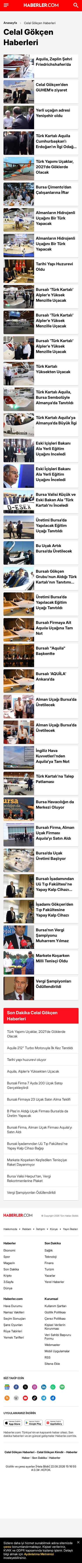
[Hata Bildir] (43, 1466)
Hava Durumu (12, 1306)
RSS (48, 1357)
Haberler (9, 1243)
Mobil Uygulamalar (57, 1351)
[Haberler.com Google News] (6, 1387)
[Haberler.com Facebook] (16, 1387)
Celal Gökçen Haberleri (40, 23)
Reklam (26, 1229)
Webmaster (52, 1345)
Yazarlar (50, 1275)
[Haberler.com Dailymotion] (52, 1398)
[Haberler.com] (17, 1215)
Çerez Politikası (55, 1318)
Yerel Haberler (54, 1282)
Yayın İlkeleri (70, 1229)
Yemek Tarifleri (13, 1337)
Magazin (9, 1263)
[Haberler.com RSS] (6, 1398)
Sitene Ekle (52, 1363)
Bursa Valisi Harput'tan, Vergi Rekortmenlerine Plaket (29, 1178)
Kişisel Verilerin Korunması (55, 1326)
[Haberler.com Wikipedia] (16, 1398)
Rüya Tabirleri (12, 1331)
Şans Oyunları (13, 1325)
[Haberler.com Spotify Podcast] (62, 1387)
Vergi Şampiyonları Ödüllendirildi (31, 1192)
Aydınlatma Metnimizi (39, 1554)
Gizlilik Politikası (55, 1312)
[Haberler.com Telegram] (43, 1398)
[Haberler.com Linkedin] (43, 1387)
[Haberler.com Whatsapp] (52, 1387)
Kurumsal (51, 1299)
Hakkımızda (10, 1229)
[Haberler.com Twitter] (25, 1387)
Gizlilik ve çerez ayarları (20, 1466)
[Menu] (6, 5)
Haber (26, 1457)
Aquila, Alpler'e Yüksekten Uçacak (33, 1071)
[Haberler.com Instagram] (34, 1387)
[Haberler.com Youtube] (25, 1398)
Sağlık (49, 1250)
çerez (7, 1546)
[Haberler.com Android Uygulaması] (33, 1423)
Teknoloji (51, 1256)
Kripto (7, 1275)
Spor (6, 1256)
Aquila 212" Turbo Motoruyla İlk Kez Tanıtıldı (40, 1048)
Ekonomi (9, 1250)
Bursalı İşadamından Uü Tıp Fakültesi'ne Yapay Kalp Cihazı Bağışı (37, 1145)
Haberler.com (13, 1299)
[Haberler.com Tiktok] (34, 1398)
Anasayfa (10, 23)
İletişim (40, 1229)
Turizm (49, 1269)
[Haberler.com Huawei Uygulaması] (54, 1423)
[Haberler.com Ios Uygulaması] (12, 1423)
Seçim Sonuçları (14, 1318)
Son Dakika (11, 1269)
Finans (49, 1263)
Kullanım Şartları (55, 1306)
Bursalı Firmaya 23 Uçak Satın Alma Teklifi (38, 1099)
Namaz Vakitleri (13, 1312)
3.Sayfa (8, 1282)
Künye (54, 1229)
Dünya (7, 1288)
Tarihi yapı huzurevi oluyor (26, 1059)
